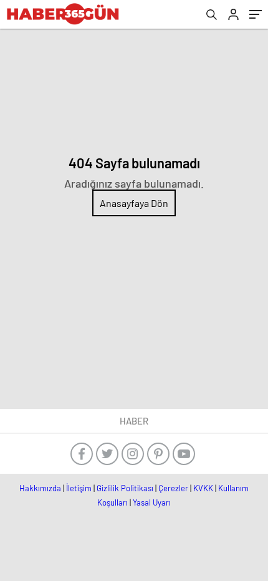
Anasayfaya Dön (134, 203)
